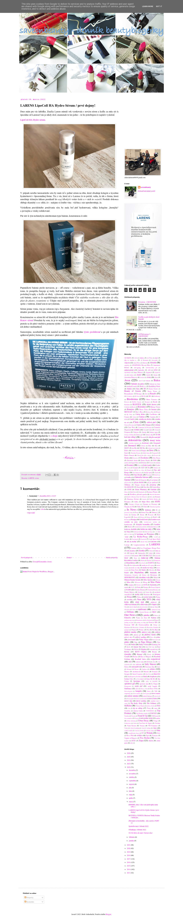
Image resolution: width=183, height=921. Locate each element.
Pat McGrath (148, 620)
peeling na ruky (141, 622)
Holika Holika (153, 499)
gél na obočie (138, 482)
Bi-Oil (144, 396)
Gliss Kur (146, 487)
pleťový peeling (140, 637)
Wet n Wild (130, 735)
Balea (157, 380)
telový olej (128, 701)
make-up (144, 557)
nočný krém (148, 597)
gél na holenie (153, 480)
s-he (153, 662)
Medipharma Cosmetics (131, 575)
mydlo (126, 587)
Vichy (126, 728)
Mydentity (153, 585)
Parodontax (139, 620)
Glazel (139, 487)
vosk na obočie (139, 730)
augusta (132, 784)
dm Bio (134, 448)
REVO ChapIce (141, 651)
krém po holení (138, 532)
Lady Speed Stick (154, 539)
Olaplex (154, 604)
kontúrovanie (128, 524)
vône (158, 730)
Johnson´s (155, 512)
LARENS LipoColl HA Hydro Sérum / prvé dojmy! (144, 811)
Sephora (144, 669)
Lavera (133, 548)
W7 (143, 733)
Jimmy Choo (145, 512)
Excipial (135, 468)
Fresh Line (157, 475)
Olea (125, 607)
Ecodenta (144, 457)
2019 (129, 852)
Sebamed (129, 669)
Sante (158, 667)
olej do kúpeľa (133, 607)
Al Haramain (144, 360)
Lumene (136, 556)
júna (130, 791)
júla (130, 787)
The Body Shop (136, 703)
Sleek (145, 676)
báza (137, 388)
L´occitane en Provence (144, 534)
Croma (156, 430)
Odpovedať (31, 513)
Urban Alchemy (131, 721)
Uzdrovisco (127, 723)
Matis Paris (134, 570)
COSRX (137, 429)
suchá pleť (138, 686)
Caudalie (152, 417)
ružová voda (140, 662)
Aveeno (142, 377)
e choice (148, 455)
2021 (129, 845)
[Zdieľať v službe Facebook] (54, 474)
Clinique (148, 425)
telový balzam (147, 696)
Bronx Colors (143, 409)
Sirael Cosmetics (137, 674)
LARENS (31, 478)
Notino (158, 597)
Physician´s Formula (138, 627)
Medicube (153, 572)
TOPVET (153, 713)
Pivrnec (141, 630)
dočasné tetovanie (153, 448)
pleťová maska (130, 632)
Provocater (155, 640)
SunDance (127, 688)
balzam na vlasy (155, 384)
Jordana (133, 515)
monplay (131, 585)
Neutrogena (156, 594)
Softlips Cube (128, 679)
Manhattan (157, 560)
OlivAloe (127, 609)
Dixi (156, 446)
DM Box (142, 448)
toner (155, 708)
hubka (136, 502)
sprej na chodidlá (151, 681)
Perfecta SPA (153, 622)
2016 (129, 862)
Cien (136, 422)
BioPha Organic (137, 402)
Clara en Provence (129, 425)
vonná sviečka (128, 730)
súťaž (136, 689)
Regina (143, 649)
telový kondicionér (141, 698)
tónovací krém (138, 711)
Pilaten (134, 630)
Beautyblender (128, 394)
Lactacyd (135, 539)
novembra (132, 773)
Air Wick (149, 358)
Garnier (127, 479)
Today (149, 708)
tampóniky (127, 693)
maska (137, 565)
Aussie (155, 375)
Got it (159, 6)
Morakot (138, 585)
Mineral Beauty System (132, 580)
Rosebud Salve (140, 659)
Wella (158, 733)
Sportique (136, 681)
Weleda (149, 732)
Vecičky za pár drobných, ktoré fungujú (148, 318)
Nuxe (139, 599)
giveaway (153, 485)
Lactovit (143, 539)
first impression (137, 473)
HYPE (157, 501)
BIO (150, 396)
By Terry (129, 414)
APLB (155, 370)
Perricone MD (129, 625)
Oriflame (130, 611)
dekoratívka (134, 440)
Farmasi (156, 468)
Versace (142, 726)
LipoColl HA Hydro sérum (32, 119)
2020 (129, 848)
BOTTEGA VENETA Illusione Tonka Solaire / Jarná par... (144, 816)
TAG (155, 691)
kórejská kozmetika (143, 524)
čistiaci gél (139, 435)
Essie (139, 465)
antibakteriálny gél (151, 368)
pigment (126, 630)
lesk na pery (131, 550)
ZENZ (133, 741)
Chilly (139, 507)
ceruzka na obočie (145, 419)
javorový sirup (128, 512)
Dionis (143, 446)
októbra (132, 777)
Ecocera (135, 458)
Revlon (126, 651)
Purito (133, 644)
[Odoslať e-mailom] (46, 474)
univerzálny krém (146, 718)
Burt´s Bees (139, 412)
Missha (158, 580)
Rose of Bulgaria (146, 657)
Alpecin (127, 362)
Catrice (142, 416)
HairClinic (133, 492)
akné (156, 358)
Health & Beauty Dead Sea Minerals (136, 497)
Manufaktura (130, 563)
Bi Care (137, 396)
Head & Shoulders (155, 494)
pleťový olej (128, 637)
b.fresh (148, 381)
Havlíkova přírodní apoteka (138, 494)
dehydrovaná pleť (154, 437)
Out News (130, 615)
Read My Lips (150, 647)
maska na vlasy (148, 567)
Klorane (126, 520)
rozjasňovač (155, 659)
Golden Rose (156, 487)
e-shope (54, 435)
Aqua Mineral (138, 372)
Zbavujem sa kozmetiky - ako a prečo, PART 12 (144, 822)
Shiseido (146, 672)
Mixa (128, 582)
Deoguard (156, 443)
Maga (135, 558)
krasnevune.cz (153, 527)
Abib (135, 358)
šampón (138, 691)
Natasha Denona (140, 590)
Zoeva (151, 740)
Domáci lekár (135, 450)
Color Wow (131, 427)
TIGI (158, 705)
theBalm (127, 705)
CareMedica (153, 414)
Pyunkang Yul (156, 644)
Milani (156, 577)
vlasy (155, 728)
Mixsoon (137, 582)
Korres (130, 527)
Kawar (142, 517)
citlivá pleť (151, 422)
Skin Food (148, 674)
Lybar (156, 556)
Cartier (134, 417)
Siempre (127, 674)
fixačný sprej (148, 473)
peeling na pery (129, 622)
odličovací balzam (130, 604)
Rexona (154, 652)
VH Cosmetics (153, 726)
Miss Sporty (148, 580)
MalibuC (149, 560)
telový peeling (141, 701)
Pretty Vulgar (143, 639)
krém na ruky (146, 529)
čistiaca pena (153, 432)
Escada (151, 463)
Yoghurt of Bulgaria (130, 738)
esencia (158, 463)
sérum (37, 478)
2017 (129, 859)
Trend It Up (142, 715)
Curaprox (127, 432)
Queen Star (137, 647)
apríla (131, 798)
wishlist (139, 735)
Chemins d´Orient (134, 504)
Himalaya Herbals (133, 499)
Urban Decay (143, 720)
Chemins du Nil (129, 507)
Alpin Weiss (136, 363)
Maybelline (139, 572)
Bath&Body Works (154, 386)
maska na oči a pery (148, 565)
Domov (69, 557)
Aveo (156, 377)
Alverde (153, 362)
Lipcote (132, 553)
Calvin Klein (140, 414)
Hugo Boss (146, 501)
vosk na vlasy (150, 730)
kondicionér (144, 519)
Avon (127, 380)
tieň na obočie (150, 706)
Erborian (143, 463)
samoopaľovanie (136, 666)
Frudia (128, 477)
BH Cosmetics (128, 396)
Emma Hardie (145, 460)
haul (125, 494)
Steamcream (127, 686)
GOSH (129, 490)
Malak (142, 560)
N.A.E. (133, 587)
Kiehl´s (155, 517)
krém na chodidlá (130, 529)
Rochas (135, 657)
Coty (144, 430)
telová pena (146, 693)
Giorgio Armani (140, 485)
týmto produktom (92, 331)
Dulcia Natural (129, 455)
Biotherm (127, 404)
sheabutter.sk (136, 672)
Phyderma (127, 627)
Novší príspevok (26, 557)
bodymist (127, 407)
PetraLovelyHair (144, 625)
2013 (129, 873)
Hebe (151, 497)
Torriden (126, 716)
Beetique (139, 394)
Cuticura (136, 432)
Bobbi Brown (151, 404)
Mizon (145, 582)
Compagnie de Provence (145, 427)
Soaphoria (153, 676)
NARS (128, 589)
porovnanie (131, 639)
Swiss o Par (144, 689)
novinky (130, 599)
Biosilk (155, 402)
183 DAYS (127, 358)
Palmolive (127, 617)
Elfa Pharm (156, 458)
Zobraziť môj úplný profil (146, 191)
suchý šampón (152, 686)
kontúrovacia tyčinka (150, 522)
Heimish (157, 497)
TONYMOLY (150, 711)
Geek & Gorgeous (140, 480)
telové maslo (156, 693)
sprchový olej (144, 684)
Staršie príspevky (112, 557)
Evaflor (158, 465)
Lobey (151, 553)
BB (145, 389)
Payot (156, 620)
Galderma (155, 477)
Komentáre (30, 902)
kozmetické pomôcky (141, 527)
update (158, 718)
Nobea (139, 597)
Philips (155, 625)
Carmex (126, 417)
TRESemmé (155, 716)
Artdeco (131, 375)
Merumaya (153, 575)
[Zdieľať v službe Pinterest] (57, 474)
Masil (131, 565)
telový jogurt (130, 698)
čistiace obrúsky (129, 435)
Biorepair (147, 402)
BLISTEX (137, 404)
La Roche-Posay (141, 536)
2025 (129, 756)
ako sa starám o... (130, 360)
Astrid (148, 375)
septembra (132, 780)
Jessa (136, 512)
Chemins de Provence (150, 504)
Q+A (128, 647)
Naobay (145, 587)
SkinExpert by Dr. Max (134, 676)
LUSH (143, 556)
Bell (146, 394)
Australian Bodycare (130, 377)
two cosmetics (128, 718)
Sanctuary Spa (149, 667)
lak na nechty (131, 541)
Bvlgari (158, 412)
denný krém (155, 440)
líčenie (151, 551)
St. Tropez (154, 684)
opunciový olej (156, 609)
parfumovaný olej (129, 620)
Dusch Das (140, 455)
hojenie (144, 499)
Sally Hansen (150, 664)
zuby (131, 743)
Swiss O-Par (154, 689)
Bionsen (126, 402)
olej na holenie (143, 607)
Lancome (153, 541)
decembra (132, 770)
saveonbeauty (146, 187)
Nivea (129, 596)
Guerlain (153, 489)
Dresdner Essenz (135, 453)
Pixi (148, 630)
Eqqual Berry (135, 463)
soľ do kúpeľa (140, 679)
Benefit (153, 393)
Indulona (148, 510)
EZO (142, 468)
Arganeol (149, 372)
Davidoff (143, 437)
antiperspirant (129, 370)
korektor (157, 524)
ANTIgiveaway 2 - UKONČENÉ (144, 335)
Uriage (155, 721)
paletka (146, 615)
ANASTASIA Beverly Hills (141, 365)
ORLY (154, 612)
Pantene (153, 617)
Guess (126, 492)
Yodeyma (155, 735)
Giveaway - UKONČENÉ (147, 302)
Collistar (157, 425)
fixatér (156, 473)
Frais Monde (138, 475)
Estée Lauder (147, 465)
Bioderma (132, 399)
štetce (149, 691)
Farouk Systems (129, 470)
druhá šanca (146, 453)
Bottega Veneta (155, 407)
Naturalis (140, 592)
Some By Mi (150, 679)
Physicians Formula (152, 627)
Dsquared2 (155, 453)
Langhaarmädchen (139, 545)
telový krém (153, 698)
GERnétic (127, 485)
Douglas (143, 450)
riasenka (127, 654)
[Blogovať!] (49, 474)
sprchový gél (129, 683)
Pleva (151, 637)
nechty (137, 594)
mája (131, 794)
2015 (129, 866)
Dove (151, 450)
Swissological (128, 691)
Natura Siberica (129, 592)
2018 (129, 855)
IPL (157, 510)
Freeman (149, 475)
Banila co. (143, 386)
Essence (130, 465)
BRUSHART (128, 412)
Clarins (138, 425)
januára (131, 840)
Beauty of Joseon (132, 391)
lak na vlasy (144, 542)
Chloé (145, 507)
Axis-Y (141, 381)
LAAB (156, 537)
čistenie (144, 432)
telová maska (136, 693)
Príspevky (29, 897)
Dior (149, 446)
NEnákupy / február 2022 (137, 829)
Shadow (126, 672)
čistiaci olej (149, 435)
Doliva (126, 450)
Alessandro (154, 360)
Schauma (155, 672)
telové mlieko (133, 695)
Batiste (129, 388)
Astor (139, 374)
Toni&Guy (127, 711)
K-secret (150, 515)
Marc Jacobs (142, 563)
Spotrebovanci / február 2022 (138, 826)
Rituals (149, 654)
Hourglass (127, 502)
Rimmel (139, 654)
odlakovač (154, 602)
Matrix (143, 570)
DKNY (126, 448)
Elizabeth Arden (132, 460)
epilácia (126, 463)
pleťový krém (150, 634)
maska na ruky (135, 568)
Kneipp (133, 519)
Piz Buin (155, 630)
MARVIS (151, 563)
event (128, 468)
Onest (134, 609)
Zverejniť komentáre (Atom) (42, 561)
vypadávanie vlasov (133, 733)
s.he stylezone (137, 664)
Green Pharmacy (141, 489)
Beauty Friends (153, 389)
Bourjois (130, 409)
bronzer (154, 409)
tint (129, 708)
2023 (129, 763)
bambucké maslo (132, 386)
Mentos (144, 575)
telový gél (157, 696)
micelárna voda (144, 577)
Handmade (141, 492)
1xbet (42, 509)
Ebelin (126, 458)
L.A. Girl (129, 534)
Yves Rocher (145, 737)
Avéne (149, 377)
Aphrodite (141, 370)
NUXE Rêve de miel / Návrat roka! (141, 833)
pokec (158, 637)
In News (132, 509)
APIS (149, 370)
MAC (126, 558)
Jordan (126, 515)
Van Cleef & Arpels (145, 723)
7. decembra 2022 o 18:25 (47, 496)
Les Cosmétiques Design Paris (150, 548)
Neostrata (147, 594)
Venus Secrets (131, 726)
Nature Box (149, 592)
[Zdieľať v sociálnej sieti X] (52, 474)
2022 (129, 767)
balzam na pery (137, 383)
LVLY (150, 556)
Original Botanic (144, 612)
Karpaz (136, 517)
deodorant (145, 443)
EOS (155, 460)
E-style (156, 455)
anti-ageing (137, 368)
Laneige (126, 545)
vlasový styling (146, 728)
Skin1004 (157, 674)
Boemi (134, 407)
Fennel (149, 470)
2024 (129, 760)
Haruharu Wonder (152, 492)
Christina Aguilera (155, 507)
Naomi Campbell (155, 587)
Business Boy (150, 412)
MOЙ (145, 585)
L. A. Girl (157, 532)
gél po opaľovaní (152, 482)
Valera (135, 723)
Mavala (151, 570)
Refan (136, 649)
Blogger (108, 914)
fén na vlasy (140, 470)
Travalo (133, 716)
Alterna (144, 363)
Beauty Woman (152, 391)
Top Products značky (142, 713)
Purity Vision (143, 644)
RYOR (148, 662)
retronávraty (154, 649)
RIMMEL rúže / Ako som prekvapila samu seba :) (143, 805)
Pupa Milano (146, 642)
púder (126, 642)
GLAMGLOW (129, 487)
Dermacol (132, 445)
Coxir (150, 430)
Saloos (126, 667)
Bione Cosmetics (151, 399)
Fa (148, 467)
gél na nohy (127, 482)
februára (132, 837)
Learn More (147, 6)
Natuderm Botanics (153, 590)
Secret (137, 669)
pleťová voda (146, 632)
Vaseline (157, 723)
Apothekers (127, 372)
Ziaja (141, 740)
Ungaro (136, 718)
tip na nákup (137, 708)
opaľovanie (142, 609)
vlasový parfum (134, 728)
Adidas (142, 358)
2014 (129, 869)
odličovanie (144, 604)
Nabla (139, 587)
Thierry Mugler (140, 706)
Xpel (147, 735)
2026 (129, 753)
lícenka (142, 550)
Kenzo (148, 517)
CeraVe (132, 419)
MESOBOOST (129, 577)
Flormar (127, 475)
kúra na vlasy (148, 532)
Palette (156, 615)
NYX (149, 599)
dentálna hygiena (134, 443)
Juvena (142, 515)
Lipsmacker (141, 553)
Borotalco (142, 406)
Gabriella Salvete (141, 477)
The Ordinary (151, 703)
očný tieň (139, 602)
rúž (130, 661)
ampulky (126, 365)
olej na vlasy (154, 607)
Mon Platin (155, 582)
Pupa (135, 642)
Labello (126, 539)
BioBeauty (157, 396)
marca (131, 801)
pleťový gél (137, 635)
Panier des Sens (141, 618)
